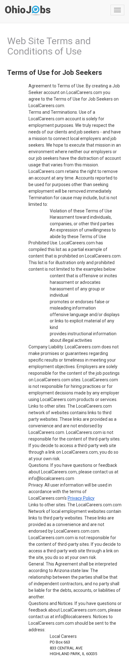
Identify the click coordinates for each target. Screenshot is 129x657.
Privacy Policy (81, 498)
